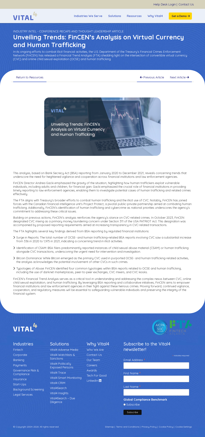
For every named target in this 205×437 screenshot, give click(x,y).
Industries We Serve (88, 16)
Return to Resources (29, 77)
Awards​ (92, 370)
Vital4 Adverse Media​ (64, 350)
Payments (20, 365)
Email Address (134, 359)
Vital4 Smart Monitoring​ (66, 378)
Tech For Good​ (97, 375)
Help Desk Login (164, 4)
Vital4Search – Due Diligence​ (62, 400)
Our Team (93, 360)
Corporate (20, 355)
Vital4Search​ (58, 388)
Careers (92, 365)
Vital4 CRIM (57, 383)
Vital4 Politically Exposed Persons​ (61, 365)
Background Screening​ (28, 389)
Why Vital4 (155, 16)
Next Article (178, 77)
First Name (132, 373)
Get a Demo (179, 16)
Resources (134, 16)
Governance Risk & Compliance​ (26, 372)
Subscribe (133, 404)
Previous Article (153, 77)
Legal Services (23, 394)
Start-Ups (19, 384)
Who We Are (95, 350)
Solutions (114, 16)
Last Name (132, 386)
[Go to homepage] (25, 16)
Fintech (18, 350)
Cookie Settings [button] (183, 426)
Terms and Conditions (127, 426)
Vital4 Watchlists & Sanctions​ (62, 356)
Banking (18, 360)
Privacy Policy (149, 426)
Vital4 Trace (58, 372)
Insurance (20, 379)
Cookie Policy (166, 426)
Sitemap (109, 426)
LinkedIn (93, 380)
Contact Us (186, 4)
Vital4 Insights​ (59, 393)
